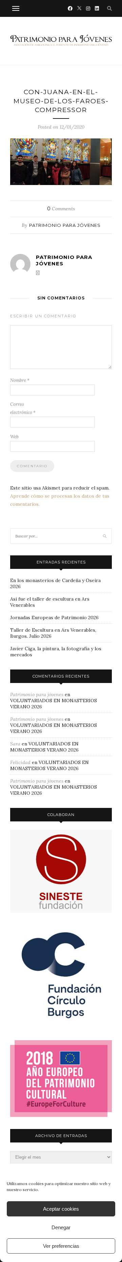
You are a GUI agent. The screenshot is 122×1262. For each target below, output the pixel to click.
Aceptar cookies (61, 1209)
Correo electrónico (23, 408)
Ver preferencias (61, 1246)
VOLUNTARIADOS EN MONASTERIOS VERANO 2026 (44, 747)
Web (14, 437)
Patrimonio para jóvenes (65, 225)
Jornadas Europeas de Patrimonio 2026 (54, 617)
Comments (61, 209)
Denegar (61, 1227)
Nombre (19, 380)
